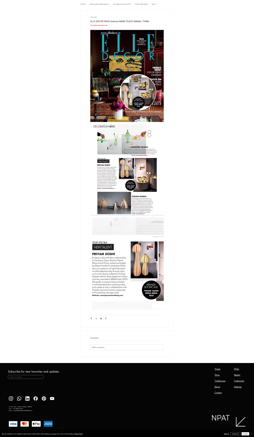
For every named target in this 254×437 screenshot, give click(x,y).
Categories (239, 380)
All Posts (83, 4)
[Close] (251, 433)
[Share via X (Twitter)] (96, 318)
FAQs (236, 369)
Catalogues (220, 380)
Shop (217, 375)
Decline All (235, 434)
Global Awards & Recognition (99, 4)
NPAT (220, 417)
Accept (245, 434)
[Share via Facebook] (91, 318)
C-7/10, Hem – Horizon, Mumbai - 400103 (20, 407)
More (153, 4)
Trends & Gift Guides (141, 4)
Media (237, 375)
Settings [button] (226, 434)
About (217, 386)
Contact (218, 392)
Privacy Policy (78, 434)
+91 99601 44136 (18, 408)
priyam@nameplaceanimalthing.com (23, 410)
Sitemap (238, 386)
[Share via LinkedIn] (101, 318)
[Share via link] (106, 318)
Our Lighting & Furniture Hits (122, 4)
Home (217, 369)
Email (9, 374)
